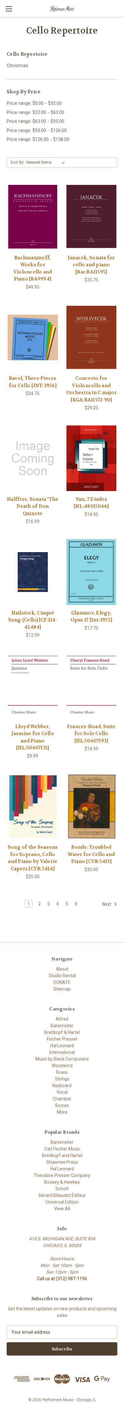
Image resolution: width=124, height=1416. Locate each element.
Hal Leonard (62, 1045)
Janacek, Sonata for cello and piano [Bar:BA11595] (91, 265)
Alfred (62, 1019)
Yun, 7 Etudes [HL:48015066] (91, 503)
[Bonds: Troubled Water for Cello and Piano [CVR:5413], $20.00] (91, 807)
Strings (62, 1078)
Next (107, 904)
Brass (62, 1072)
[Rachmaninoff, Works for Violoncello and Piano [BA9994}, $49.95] (33, 217)
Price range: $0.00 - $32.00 (34, 103)
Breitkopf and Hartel (62, 1155)
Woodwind (62, 1065)
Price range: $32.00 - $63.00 (35, 112)
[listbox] (46, 162)
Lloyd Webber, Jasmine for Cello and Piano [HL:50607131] (32, 737)
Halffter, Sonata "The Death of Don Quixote (32, 506)
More (62, 1112)
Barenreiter (62, 1142)
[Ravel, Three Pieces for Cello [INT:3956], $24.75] (33, 338)
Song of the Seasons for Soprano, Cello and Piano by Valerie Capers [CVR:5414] (33, 858)
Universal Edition (62, 1202)
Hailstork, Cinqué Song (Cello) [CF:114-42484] (32, 620)
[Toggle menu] (8, 8)
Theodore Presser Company (62, 1175)
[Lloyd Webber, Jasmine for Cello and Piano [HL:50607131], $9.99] (33, 686)
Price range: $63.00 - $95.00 (35, 121)
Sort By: (17, 162)
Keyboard (62, 1085)
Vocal (62, 1092)
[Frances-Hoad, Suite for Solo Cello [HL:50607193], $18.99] (91, 686)
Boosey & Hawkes (62, 1182)
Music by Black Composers (62, 1058)
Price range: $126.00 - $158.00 (38, 139)
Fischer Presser (62, 1039)
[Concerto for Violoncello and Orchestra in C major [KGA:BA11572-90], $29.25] (91, 338)
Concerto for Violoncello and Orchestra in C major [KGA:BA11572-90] (91, 389)
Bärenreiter (62, 1025)
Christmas (17, 65)
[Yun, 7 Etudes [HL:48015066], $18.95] (91, 458)
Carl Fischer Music (62, 1148)
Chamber (62, 1098)
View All (62, 1208)
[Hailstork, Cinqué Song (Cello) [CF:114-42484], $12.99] (33, 572)
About (62, 969)
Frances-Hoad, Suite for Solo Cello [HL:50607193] (91, 733)
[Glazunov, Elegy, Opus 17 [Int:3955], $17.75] (91, 572)
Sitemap (62, 988)
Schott (62, 1188)
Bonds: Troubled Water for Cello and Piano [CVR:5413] (91, 854)
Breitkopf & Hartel (62, 1032)
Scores (62, 1105)
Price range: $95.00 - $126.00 (37, 130)
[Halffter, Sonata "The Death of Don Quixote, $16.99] (33, 458)
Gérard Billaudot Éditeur (62, 1195)
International (62, 1052)
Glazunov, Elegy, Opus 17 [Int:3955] (92, 616)
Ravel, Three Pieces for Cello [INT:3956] (33, 382)
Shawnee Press (62, 1162)
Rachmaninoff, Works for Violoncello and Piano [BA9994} (32, 268)
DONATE (62, 982)
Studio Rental (62, 975)
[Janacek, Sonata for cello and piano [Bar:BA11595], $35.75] (91, 217)
